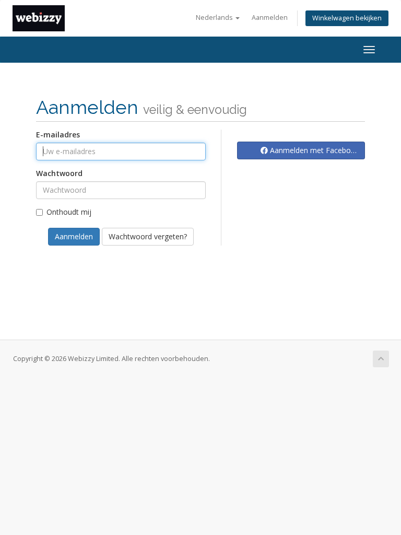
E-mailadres (58, 134)
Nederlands (215, 17)
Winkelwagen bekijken (347, 18)
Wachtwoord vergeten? (148, 236)
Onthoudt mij (68, 212)
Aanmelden (270, 17)
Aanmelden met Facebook (313, 150)
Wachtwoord (59, 173)
